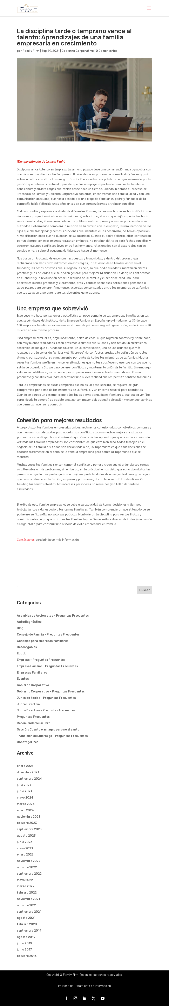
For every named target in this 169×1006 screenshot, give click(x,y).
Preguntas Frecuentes (33, 717)
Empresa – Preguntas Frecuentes (41, 660)
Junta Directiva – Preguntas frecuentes (46, 710)
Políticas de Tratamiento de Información (84, 986)
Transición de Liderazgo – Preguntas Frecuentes (52, 736)
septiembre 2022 (29, 873)
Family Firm (31, 51)
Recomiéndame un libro (33, 723)
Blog (20, 628)
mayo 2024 (25, 797)
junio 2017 (24, 949)
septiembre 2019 (29, 930)
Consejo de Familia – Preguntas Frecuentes (48, 634)
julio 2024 (24, 785)
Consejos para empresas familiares (42, 641)
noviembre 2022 (28, 861)
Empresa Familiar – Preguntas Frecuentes (47, 666)
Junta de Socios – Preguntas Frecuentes (46, 698)
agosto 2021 (26, 918)
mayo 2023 (25, 848)
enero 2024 (25, 810)
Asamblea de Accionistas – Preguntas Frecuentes (53, 615)
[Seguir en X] (93, 998)
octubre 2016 (26, 956)
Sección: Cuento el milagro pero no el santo (48, 729)
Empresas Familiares (32, 672)
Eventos (23, 679)
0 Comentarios (106, 51)
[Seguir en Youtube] (102, 998)
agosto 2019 (26, 937)
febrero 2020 (27, 924)
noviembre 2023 (28, 816)
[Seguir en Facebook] (66, 998)
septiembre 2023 (29, 829)
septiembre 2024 (29, 778)
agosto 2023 (26, 835)
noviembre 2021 (28, 899)
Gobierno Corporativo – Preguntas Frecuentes (51, 691)
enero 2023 (25, 854)
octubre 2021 (26, 905)
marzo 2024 (26, 804)
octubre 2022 (27, 867)
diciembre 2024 (28, 772)
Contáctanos (26, 540)
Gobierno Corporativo (78, 51)
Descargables (27, 647)
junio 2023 (24, 842)
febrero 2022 (27, 892)
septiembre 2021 (29, 911)
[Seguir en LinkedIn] (84, 998)
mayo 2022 (25, 880)
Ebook (21, 653)
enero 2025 (25, 766)
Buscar (144, 590)
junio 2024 (25, 791)
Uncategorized (28, 742)
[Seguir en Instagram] (75, 998)
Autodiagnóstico (29, 622)
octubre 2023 (27, 823)
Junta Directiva (28, 704)
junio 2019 (24, 943)
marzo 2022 (25, 886)
